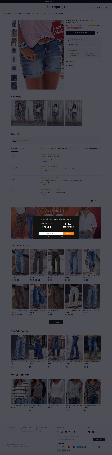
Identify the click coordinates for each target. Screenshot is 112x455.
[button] (77, 218)
